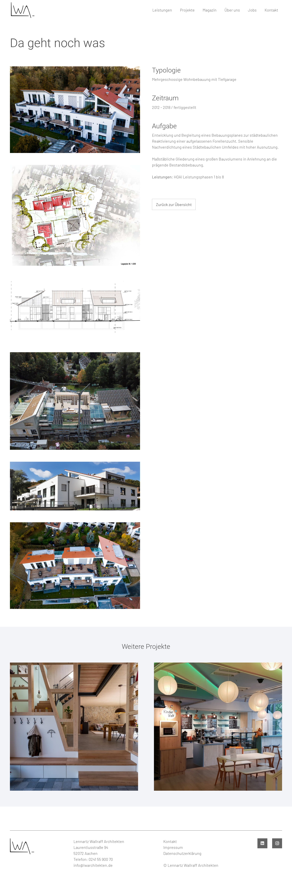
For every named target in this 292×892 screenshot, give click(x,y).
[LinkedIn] (262, 843)
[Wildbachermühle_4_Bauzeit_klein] (75, 401)
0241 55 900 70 (101, 859)
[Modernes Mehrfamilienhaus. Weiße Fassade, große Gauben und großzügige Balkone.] (75, 486)
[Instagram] (277, 843)
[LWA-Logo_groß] (22, 10)
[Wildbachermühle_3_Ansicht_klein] (75, 310)
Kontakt (170, 841)
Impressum (173, 847)
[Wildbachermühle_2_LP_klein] (75, 216)
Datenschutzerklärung (182, 853)
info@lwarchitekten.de (93, 865)
